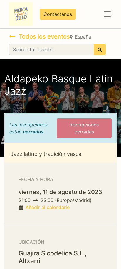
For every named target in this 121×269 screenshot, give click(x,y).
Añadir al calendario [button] (48, 207)
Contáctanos (57, 14)
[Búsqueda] (100, 49)
